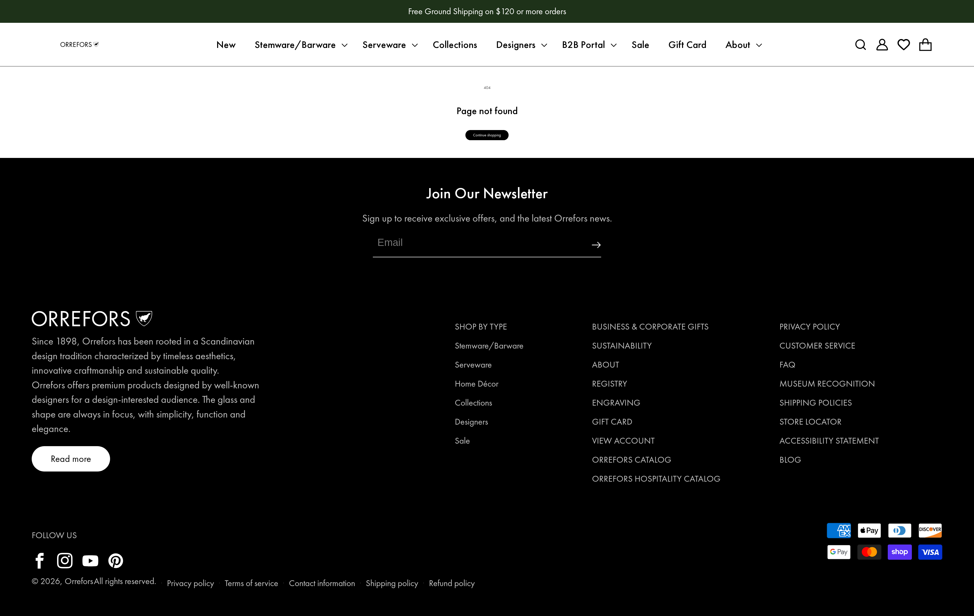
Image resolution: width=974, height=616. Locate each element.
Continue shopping (487, 135)
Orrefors (79, 581)
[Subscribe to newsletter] (585, 244)
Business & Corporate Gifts (650, 326)
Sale (462, 440)
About (605, 364)
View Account (623, 440)
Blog (790, 459)
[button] (299, 44)
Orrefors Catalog (631, 459)
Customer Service (817, 345)
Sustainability (622, 345)
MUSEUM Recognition (827, 383)
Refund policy (452, 583)
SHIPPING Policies (815, 402)
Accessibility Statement (829, 440)
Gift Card (612, 421)
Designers (471, 421)
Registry (609, 383)
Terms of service (251, 583)
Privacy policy (190, 583)
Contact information (322, 583)
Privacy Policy (809, 326)
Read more (71, 458)
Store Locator (810, 421)
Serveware (473, 364)
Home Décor (476, 383)
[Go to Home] (79, 44)
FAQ (787, 364)
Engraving (616, 402)
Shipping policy (392, 583)
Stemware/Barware (489, 345)
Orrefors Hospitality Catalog (656, 478)
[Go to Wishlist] (903, 45)
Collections (473, 402)
